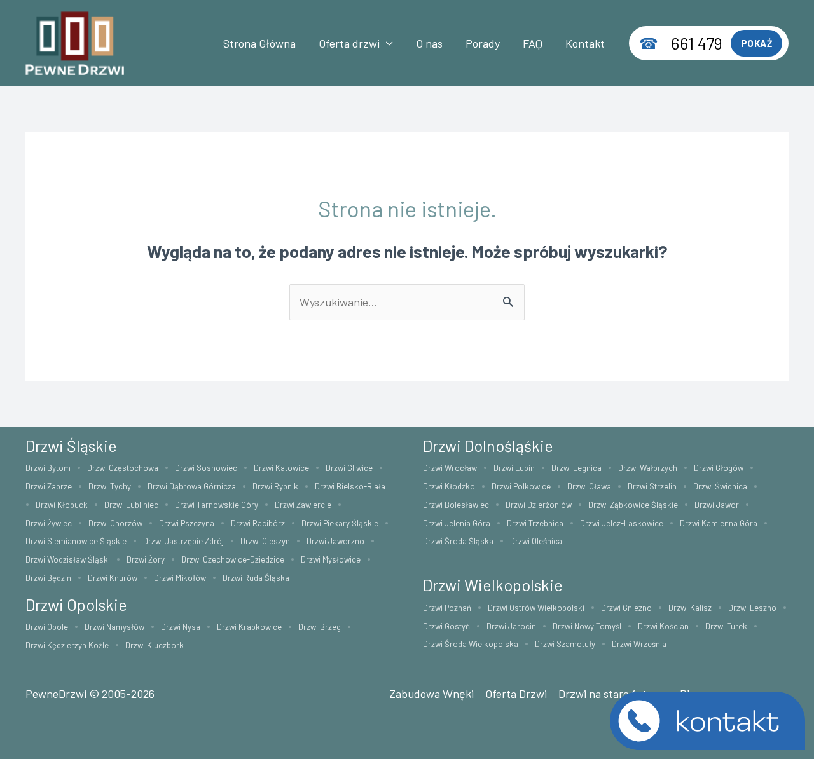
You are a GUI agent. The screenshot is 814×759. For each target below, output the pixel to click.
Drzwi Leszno (752, 608)
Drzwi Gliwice (349, 468)
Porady (483, 43)
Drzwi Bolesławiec (456, 505)
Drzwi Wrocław (450, 468)
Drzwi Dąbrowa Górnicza (192, 486)
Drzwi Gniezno (626, 608)
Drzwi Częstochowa (122, 468)
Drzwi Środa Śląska (458, 541)
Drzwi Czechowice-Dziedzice (232, 559)
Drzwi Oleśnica (536, 541)
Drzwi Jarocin (511, 626)
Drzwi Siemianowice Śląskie (76, 541)
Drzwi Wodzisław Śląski (67, 559)
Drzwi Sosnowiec (206, 468)
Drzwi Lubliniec (131, 505)
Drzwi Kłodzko (449, 486)
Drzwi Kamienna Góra (718, 523)
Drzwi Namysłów (114, 627)
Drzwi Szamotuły (565, 644)
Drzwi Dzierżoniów (539, 505)
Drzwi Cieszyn (265, 541)
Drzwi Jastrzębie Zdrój (183, 541)
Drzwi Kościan (663, 626)
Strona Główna (259, 43)
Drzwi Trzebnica (535, 523)
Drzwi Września (639, 644)
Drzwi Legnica (576, 468)
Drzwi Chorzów (115, 523)
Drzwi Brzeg (319, 627)
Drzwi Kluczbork (154, 645)
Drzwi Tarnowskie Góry (216, 505)
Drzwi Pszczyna (186, 523)
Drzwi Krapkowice (249, 627)
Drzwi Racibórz (258, 523)
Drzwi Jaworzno (335, 541)
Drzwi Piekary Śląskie (339, 523)
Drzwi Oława (589, 486)
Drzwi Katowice (281, 468)
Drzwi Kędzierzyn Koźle (67, 645)
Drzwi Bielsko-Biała (350, 486)
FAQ (532, 43)
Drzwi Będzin (48, 578)
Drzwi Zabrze (48, 486)
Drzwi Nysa (180, 627)
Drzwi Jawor (716, 505)
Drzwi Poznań (447, 608)
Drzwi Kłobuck (62, 505)
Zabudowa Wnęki (431, 694)
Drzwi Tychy (109, 486)
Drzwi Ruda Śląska (256, 578)
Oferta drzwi (349, 43)
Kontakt (585, 43)
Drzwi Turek (726, 626)
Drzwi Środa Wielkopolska (470, 644)
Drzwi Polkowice (521, 486)
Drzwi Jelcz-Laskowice (621, 523)
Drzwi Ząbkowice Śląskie (633, 505)
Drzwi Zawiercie (303, 505)
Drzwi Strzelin (652, 486)
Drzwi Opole (46, 627)
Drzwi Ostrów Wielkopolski (536, 608)
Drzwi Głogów (718, 468)
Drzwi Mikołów (180, 578)
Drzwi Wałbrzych (647, 468)
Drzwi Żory (146, 559)
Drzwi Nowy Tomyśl (587, 626)
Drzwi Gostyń (446, 626)
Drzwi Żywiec (48, 523)
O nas (429, 43)
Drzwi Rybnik (275, 486)
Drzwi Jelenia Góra (456, 523)
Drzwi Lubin (514, 468)
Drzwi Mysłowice (331, 559)
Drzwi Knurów (112, 578)
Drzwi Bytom (48, 468)
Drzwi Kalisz (690, 608)
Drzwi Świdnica (720, 486)
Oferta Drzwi (516, 694)
